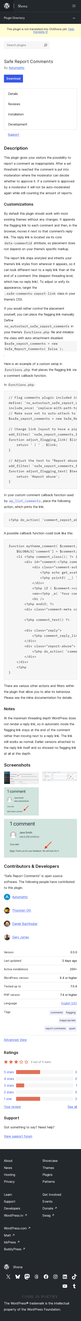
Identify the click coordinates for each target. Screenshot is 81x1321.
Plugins (47, 1175)
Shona (17, 1267)
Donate (49, 1208)
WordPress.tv (15, 1215)
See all (72, 1107)
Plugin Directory (14, 17)
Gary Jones (20, 937)
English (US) (69, 1003)
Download (13, 78)
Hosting (9, 1175)
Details (13, 94)
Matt (9, 1235)
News (8, 1168)
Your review (12, 1107)
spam (72, 1028)
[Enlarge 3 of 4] (34, 793)
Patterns (48, 1182)
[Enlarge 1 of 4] (34, 777)
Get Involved (51, 1195)
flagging (70, 1012)
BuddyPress (14, 1249)
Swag (48, 1215)
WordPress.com (17, 1228)
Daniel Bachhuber (25, 924)
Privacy (9, 1182)
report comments (55, 1028)
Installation (16, 114)
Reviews (14, 104)
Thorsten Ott (21, 910)
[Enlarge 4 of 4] (72, 824)
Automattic (17, 68)
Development (17, 124)
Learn (8, 1195)
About (8, 1161)
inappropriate (67, 1020)
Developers (12, 1208)
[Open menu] (74, 6)
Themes (48, 1168)
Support (13, 134)
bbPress (12, 1242)
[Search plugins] (46, 45)
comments (57, 1012)
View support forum (18, 1136)
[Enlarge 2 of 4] (72, 777)
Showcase (50, 1161)
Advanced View (15, 1040)
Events (47, 1201)
